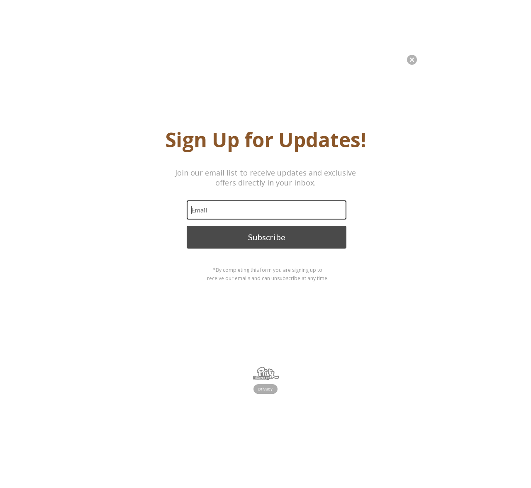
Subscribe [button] (266, 237)
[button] (530, 456)
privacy (265, 389)
